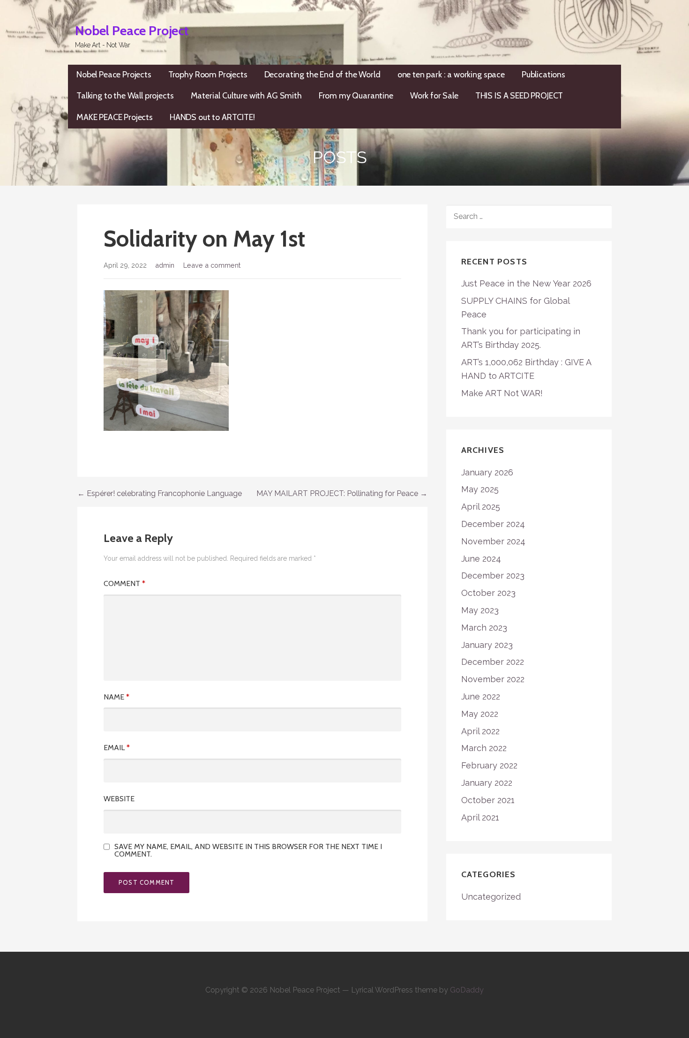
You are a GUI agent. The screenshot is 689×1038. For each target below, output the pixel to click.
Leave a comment (211, 265)
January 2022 (486, 783)
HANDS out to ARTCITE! (212, 117)
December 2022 (492, 662)
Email (117, 747)
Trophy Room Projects (207, 74)
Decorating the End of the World (322, 74)
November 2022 (492, 679)
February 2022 (489, 765)
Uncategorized (491, 897)
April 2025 (480, 506)
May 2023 (480, 610)
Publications (543, 74)
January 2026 (487, 472)
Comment (124, 583)
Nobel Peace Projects (113, 74)
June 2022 (480, 696)
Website (119, 798)
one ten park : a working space (451, 74)
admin (164, 265)
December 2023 (492, 575)
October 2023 (488, 593)
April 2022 (480, 731)
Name (116, 696)
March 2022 (484, 748)
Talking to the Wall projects (125, 95)
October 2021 (488, 800)
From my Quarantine (356, 95)
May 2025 (480, 489)
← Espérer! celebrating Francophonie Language (159, 493)
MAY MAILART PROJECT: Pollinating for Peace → (341, 493)
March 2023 (484, 627)
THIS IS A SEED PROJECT (519, 95)
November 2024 (493, 541)
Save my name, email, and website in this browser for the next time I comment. (248, 850)
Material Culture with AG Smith (246, 95)
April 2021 (480, 817)
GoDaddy (467, 989)
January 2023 (487, 645)
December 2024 (493, 524)
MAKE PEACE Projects (114, 117)
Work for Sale (434, 95)
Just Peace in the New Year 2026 (526, 283)
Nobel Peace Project (131, 30)
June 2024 (481, 559)
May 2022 (479, 714)
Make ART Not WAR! (502, 393)
